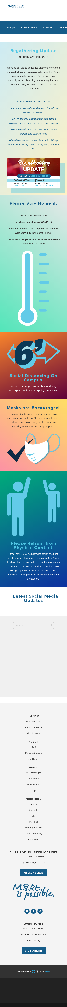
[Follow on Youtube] (27, 911)
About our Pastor (33, 727)
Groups (11, 28)
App (34, 790)
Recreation (33, 839)
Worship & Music (33, 827)
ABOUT (33, 742)
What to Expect (33, 721)
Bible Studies (29, 28)
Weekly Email (33, 873)
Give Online (34, 950)
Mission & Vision (33, 753)
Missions (33, 822)
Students (33, 810)
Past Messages (33, 772)
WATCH (33, 767)
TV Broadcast (33, 784)
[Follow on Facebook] (33, 911)
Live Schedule (34, 778)
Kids (33, 816)
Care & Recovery (33, 833)
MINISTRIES (33, 798)
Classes (48, 28)
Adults (33, 804)
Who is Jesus (33, 733)
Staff (33, 747)
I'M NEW (33, 716)
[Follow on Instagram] (40, 911)
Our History (33, 759)
